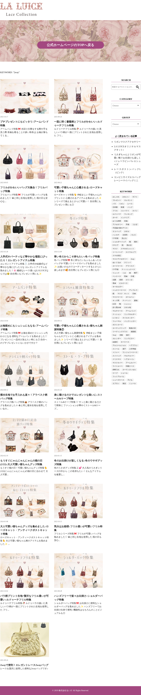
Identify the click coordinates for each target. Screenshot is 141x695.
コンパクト (125, 211)
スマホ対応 (117, 256)
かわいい (126, 197)
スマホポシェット (127, 249)
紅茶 (114, 304)
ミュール (132, 383)
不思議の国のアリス (120, 228)
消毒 (121, 335)
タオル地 (127, 307)
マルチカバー (129, 356)
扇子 (124, 349)
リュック (116, 273)
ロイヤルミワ (131, 252)
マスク (115, 249)
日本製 (115, 207)
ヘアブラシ (133, 345)
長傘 (114, 283)
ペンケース (117, 276)
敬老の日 (132, 328)
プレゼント (117, 200)
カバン (134, 211)
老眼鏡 (133, 332)
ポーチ (115, 218)
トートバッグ (118, 252)
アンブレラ (133, 290)
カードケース (118, 266)
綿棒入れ (116, 370)
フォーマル (117, 321)
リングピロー (129, 338)
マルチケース (118, 311)
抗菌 (114, 280)
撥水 (135, 242)
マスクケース (118, 297)
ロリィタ (129, 280)
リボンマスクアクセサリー (127, 142)
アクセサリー (118, 224)
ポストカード (118, 325)
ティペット (127, 300)
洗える (124, 238)
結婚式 (115, 342)
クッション (117, 314)
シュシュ (127, 304)
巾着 (132, 276)
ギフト (134, 197)
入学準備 (132, 349)
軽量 (122, 207)
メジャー (116, 352)
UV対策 (115, 238)
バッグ (130, 207)
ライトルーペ (118, 366)
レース (130, 204)
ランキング (128, 214)
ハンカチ (116, 235)
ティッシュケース (128, 269)
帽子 (135, 273)
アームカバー (131, 363)
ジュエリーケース (119, 290)
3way (114, 335)
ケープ (115, 373)
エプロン (116, 383)
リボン (121, 204)
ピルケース (123, 283)
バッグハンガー (130, 321)
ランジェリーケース (130, 352)
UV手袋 (115, 269)
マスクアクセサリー (120, 259)
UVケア (115, 245)
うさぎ (134, 224)
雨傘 (126, 276)
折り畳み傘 (117, 307)
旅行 (127, 335)
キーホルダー (118, 287)
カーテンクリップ (119, 328)
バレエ (133, 235)
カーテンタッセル (129, 370)
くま (124, 273)
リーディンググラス (120, 332)
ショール (124, 373)
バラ (114, 204)
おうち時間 (117, 221)
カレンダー (117, 338)
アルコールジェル (119, 345)
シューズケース (118, 380)
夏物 (135, 300)
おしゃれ (116, 197)
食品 (124, 383)
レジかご (116, 318)
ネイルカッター (128, 318)
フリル (115, 211)
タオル (126, 231)
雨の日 (129, 245)
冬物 (126, 221)
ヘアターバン (129, 359)
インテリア (125, 218)
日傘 (134, 294)
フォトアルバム (118, 376)
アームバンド (131, 311)
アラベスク (130, 266)
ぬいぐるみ (117, 262)
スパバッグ (117, 356)
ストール (116, 349)
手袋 (127, 224)
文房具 (125, 235)
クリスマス (117, 359)
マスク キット (123, 294)
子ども (130, 380)
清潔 (121, 280)
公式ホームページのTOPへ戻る (70, 45)
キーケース (125, 342)
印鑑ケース (130, 366)
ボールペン (130, 297)
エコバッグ (117, 231)
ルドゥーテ (117, 214)
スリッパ (127, 262)
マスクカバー (118, 363)
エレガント (128, 200)
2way (132, 259)
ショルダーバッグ (119, 242)
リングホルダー (130, 314)
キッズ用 (116, 300)
